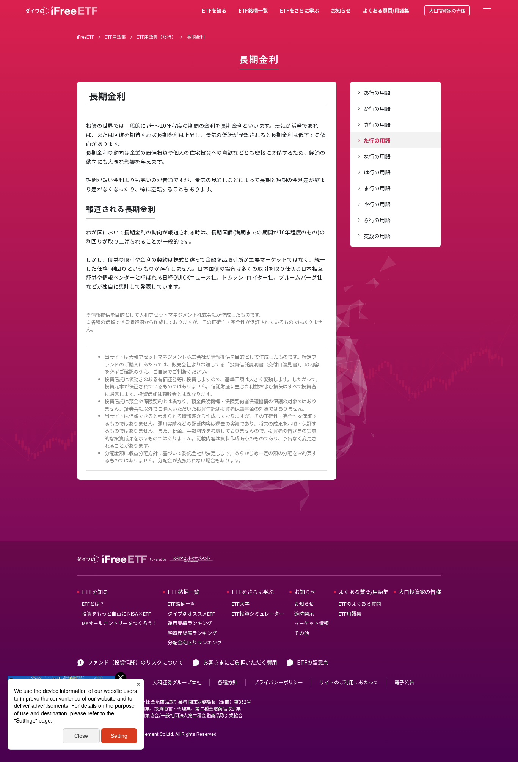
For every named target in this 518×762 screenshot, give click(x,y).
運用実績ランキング (190, 623)
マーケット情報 (311, 623)
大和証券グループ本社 (176, 682)
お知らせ (341, 10)
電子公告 (404, 682)
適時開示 (304, 613)
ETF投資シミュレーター (258, 613)
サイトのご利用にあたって (348, 682)
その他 (301, 632)
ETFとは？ (93, 603)
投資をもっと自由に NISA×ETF (116, 613)
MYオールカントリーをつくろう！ (119, 623)
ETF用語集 (115, 36)
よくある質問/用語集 (386, 10)
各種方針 (227, 682)
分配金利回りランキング (195, 642)
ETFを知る (214, 10)
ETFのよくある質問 (360, 603)
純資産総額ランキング (192, 632)
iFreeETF (85, 36)
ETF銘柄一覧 (253, 10)
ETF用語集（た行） (156, 36)
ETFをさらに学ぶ (299, 10)
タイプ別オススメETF (191, 613)
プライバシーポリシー (278, 682)
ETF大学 (241, 603)
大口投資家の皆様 (447, 10)
